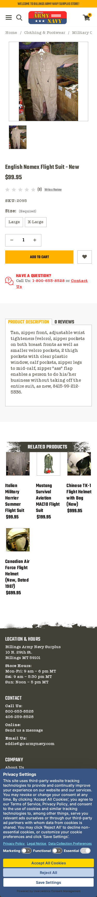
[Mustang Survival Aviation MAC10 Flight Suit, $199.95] (49, 464)
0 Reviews (64, 322)
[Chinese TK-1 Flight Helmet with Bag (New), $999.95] (79, 464)
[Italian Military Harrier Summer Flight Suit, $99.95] (18, 464)
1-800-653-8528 (48, 281)
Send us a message (24, 730)
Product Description (28, 322)
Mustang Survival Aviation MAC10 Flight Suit (48, 498)
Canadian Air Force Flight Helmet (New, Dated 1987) (17, 574)
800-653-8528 (19, 711)
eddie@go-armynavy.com (29, 744)
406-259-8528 (19, 717)
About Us (14, 768)
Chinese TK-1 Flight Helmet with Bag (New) (78, 495)
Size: (20, 211)
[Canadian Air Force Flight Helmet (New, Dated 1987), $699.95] (18, 540)
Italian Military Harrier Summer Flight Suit (14, 498)
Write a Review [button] (53, 189)
